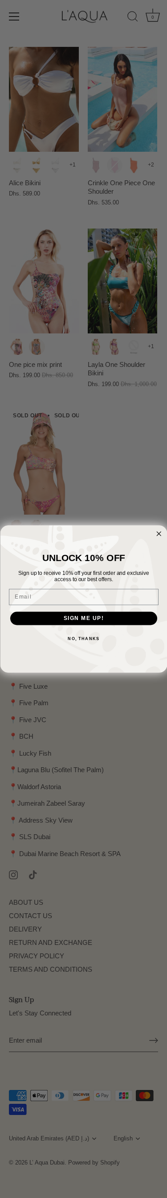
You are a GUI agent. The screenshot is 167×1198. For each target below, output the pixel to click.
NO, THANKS (83, 638)
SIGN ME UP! (83, 618)
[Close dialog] (159, 534)
